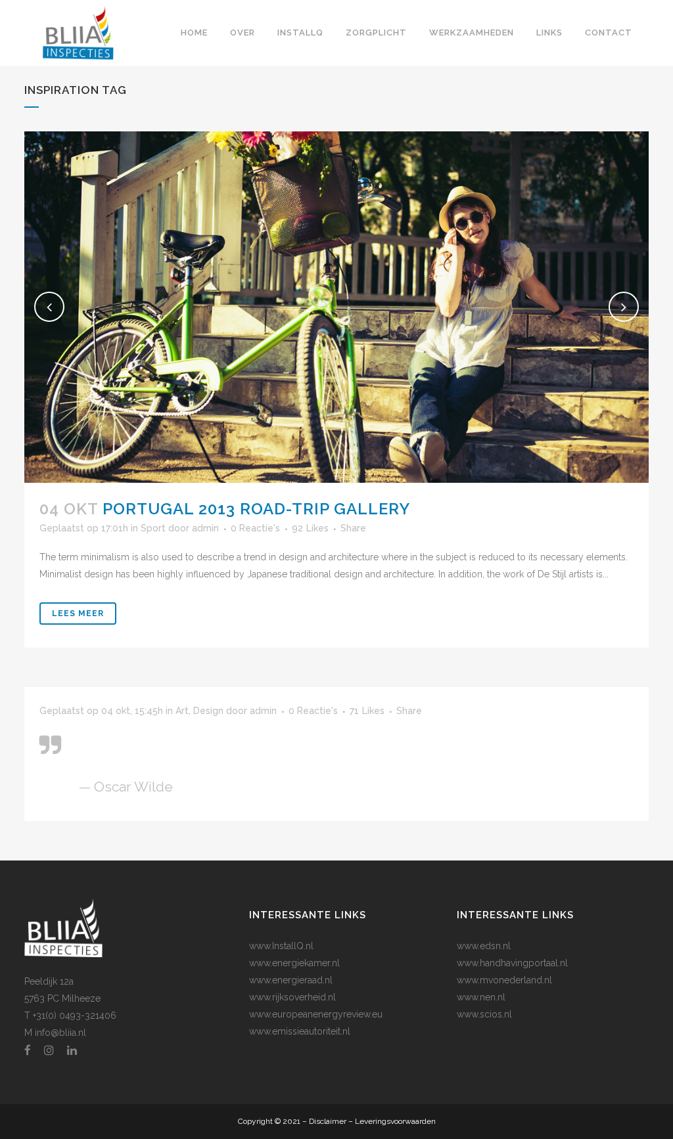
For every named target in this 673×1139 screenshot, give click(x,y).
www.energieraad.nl (291, 980)
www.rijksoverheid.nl (292, 997)
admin (205, 528)
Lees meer (78, 613)
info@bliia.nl (60, 1032)
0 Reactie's (255, 528)
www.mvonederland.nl (504, 980)
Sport (153, 528)
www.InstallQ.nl (281, 946)
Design (208, 710)
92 (310, 528)
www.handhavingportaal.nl (512, 963)
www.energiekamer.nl (294, 963)
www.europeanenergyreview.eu (316, 1014)
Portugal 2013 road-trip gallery (256, 508)
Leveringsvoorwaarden (395, 1121)
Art (182, 710)
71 (367, 710)
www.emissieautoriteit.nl (299, 1031)
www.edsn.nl (484, 946)
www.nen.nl (481, 997)
